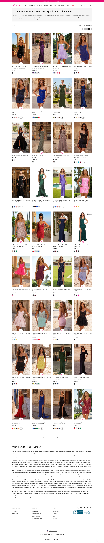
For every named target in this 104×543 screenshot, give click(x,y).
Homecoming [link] (32, 5)
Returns (55, 518)
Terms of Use (48, 539)
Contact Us (56, 511)
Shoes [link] (55, 5)
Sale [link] (73, 5)
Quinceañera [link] (39, 5)
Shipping (55, 513)
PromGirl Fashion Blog (37, 521)
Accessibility (56, 521)
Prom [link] (25, 5)
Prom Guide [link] (61, 5)
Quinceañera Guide (37, 518)
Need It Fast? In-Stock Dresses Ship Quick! (52, 1)
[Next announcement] (71, 1)
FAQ (54, 516)
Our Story (14, 511)
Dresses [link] (46, 5)
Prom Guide (35, 511)
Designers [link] (68, 5)
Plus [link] (51, 5)
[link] (85, 5)
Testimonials (15, 513)
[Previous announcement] (33, 1)
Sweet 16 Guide (36, 516)
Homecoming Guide (37, 513)
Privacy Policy (56, 539)
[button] (81, 5)
